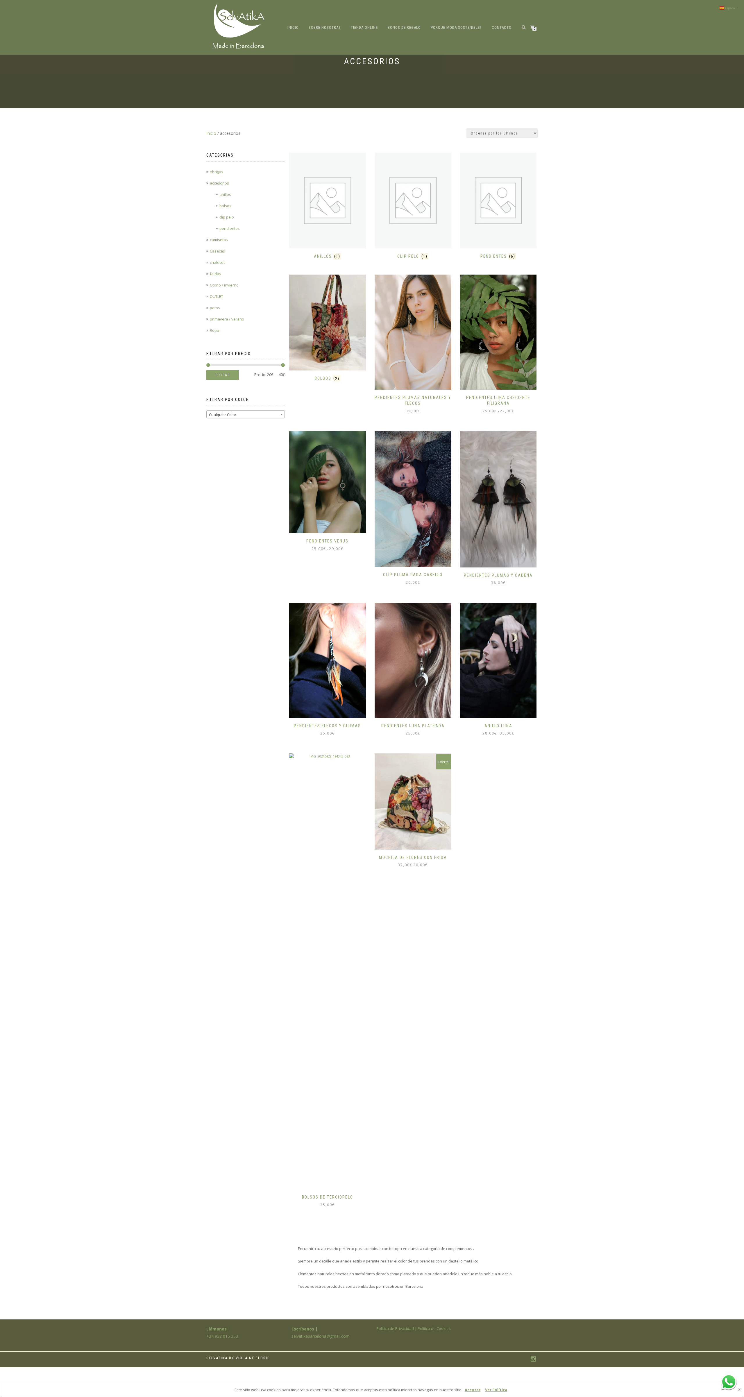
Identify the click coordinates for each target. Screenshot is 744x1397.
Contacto (502, 27)
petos (215, 307)
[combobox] (245, 414)
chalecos (218, 262)
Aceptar (472, 1389)
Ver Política (496, 1389)
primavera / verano (227, 319)
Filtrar (222, 375)
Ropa (214, 330)
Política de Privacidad (395, 1328)
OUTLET (216, 296)
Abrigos (216, 171)
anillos (225, 194)
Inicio (293, 27)
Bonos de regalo (404, 27)
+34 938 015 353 (222, 1336)
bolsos (225, 205)
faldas (215, 273)
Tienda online (364, 27)
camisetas (219, 239)
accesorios (219, 183)
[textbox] (246, 415)
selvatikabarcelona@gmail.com (320, 1336)
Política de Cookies (434, 1328)
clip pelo (226, 217)
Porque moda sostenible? (456, 27)
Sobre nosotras (325, 27)
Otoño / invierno (224, 285)
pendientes (229, 228)
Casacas (217, 251)
